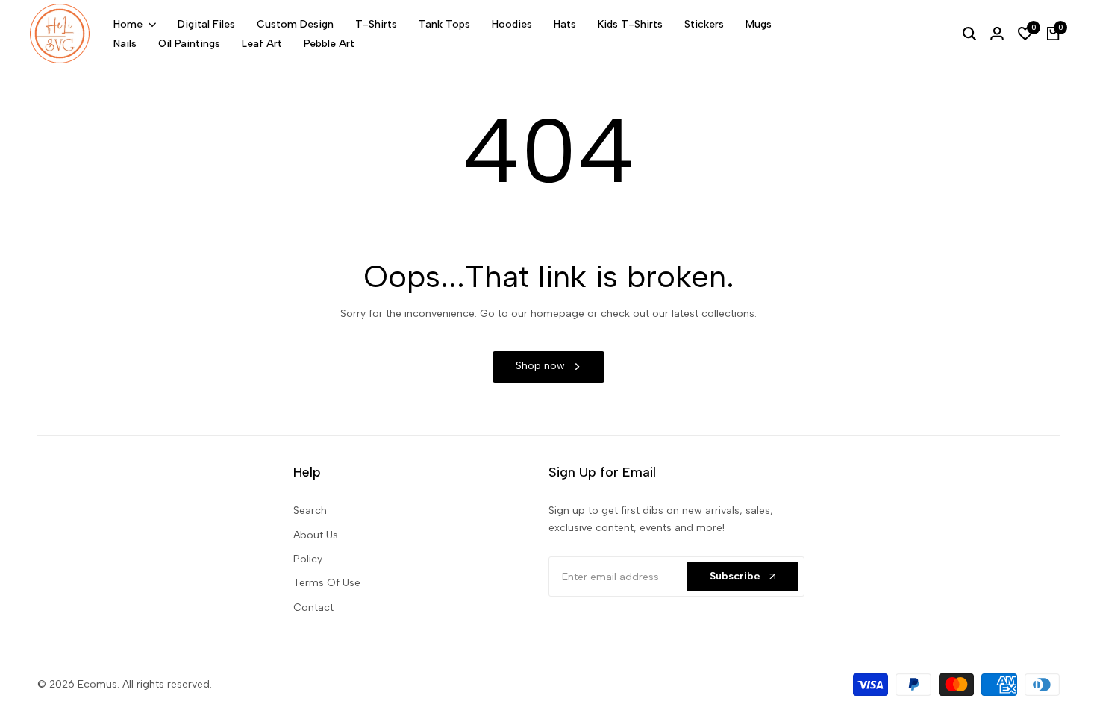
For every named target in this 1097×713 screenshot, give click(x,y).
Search (310, 510)
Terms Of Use (326, 583)
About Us (315, 535)
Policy (307, 559)
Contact (313, 607)
